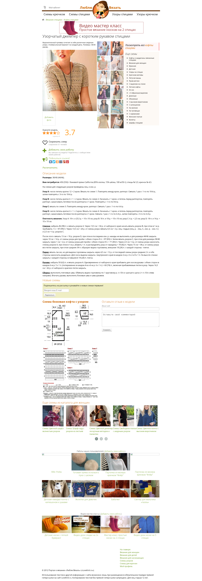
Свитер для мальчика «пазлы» (145, 501)
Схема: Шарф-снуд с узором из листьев (75, 430)
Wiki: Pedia (56, 471)
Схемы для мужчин (128, 563)
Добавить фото (49, 118)
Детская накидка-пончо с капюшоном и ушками (56, 501)
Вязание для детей (128, 555)
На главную (125, 549)
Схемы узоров (126, 560)
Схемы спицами (79, 14)
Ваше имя (106, 306)
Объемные (133, 99)
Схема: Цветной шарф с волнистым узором (53, 430)
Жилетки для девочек (86, 499)
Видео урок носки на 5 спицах (145, 536)
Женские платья (135, 117)
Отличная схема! (58, 133)
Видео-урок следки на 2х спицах (86, 536)
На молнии (133, 108)
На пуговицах (134, 111)
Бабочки (115, 499)
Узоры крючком (147, 14)
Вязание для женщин (137, 63)
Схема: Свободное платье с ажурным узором (124, 430)
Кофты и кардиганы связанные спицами (141, 59)
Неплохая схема (48, 133)
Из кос (131, 90)
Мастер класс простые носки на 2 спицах (115, 536)
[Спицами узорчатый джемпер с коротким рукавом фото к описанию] (70, 80)
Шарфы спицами (136, 123)
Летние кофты (134, 87)
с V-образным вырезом (138, 93)
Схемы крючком (54, 14)
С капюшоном (134, 105)
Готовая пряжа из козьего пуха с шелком (86, 474)
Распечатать (50, 167)
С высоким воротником (138, 102)
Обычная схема (51, 133)
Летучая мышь (135, 78)
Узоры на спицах (136, 72)
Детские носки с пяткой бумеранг (56, 536)
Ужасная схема (44, 133)
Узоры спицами (122, 14)
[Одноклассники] (57, 161)
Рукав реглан (134, 81)
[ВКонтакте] (50, 161)
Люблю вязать (43, 19)
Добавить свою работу (61, 149)
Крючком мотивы (136, 75)
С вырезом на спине (137, 84)
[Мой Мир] (60, 161)
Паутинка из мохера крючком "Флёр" (115, 474)
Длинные (132, 96)
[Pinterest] (67, 161)
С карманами (134, 114)
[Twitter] (53, 161)
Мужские (132, 66)
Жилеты (132, 120)
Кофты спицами (71, 19)
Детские (132, 69)
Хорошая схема (55, 133)
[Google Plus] (64, 161)
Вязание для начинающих (132, 558)
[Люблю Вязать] (101, 10)
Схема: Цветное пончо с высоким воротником (148, 430)
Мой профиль (126, 566)
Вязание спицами (54, 19)
